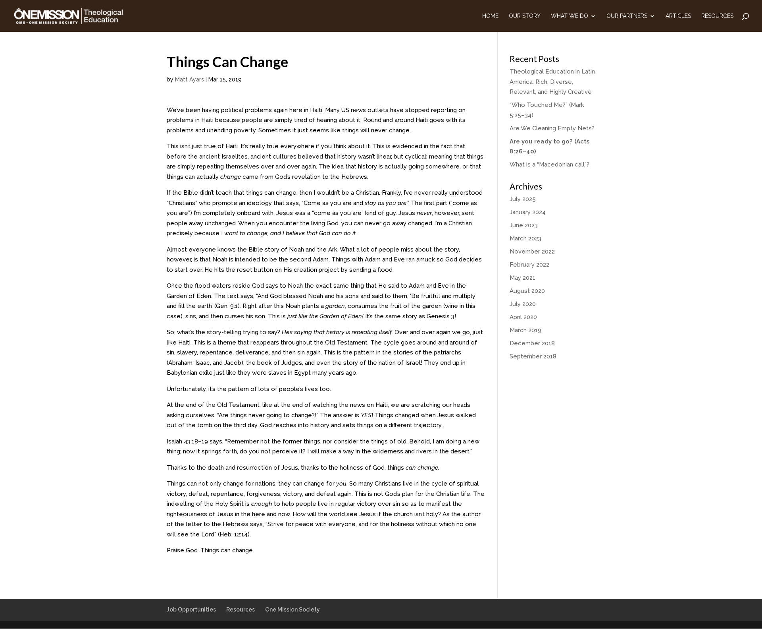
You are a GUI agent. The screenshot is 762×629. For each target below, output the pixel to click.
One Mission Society (292, 609)
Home (490, 16)
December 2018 (532, 343)
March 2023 (525, 238)
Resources (717, 16)
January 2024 (528, 212)
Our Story (525, 16)
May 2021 (522, 277)
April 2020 (523, 317)
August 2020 (527, 290)
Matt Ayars (189, 79)
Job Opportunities (191, 609)
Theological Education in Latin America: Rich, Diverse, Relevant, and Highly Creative (552, 81)
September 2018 (533, 356)
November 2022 (532, 251)
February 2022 (529, 264)
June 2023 (524, 225)
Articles (678, 16)
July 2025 (523, 199)
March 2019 (525, 330)
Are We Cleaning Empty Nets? (552, 128)
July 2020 (523, 304)
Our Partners (626, 16)
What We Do (569, 16)
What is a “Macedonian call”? (549, 164)
